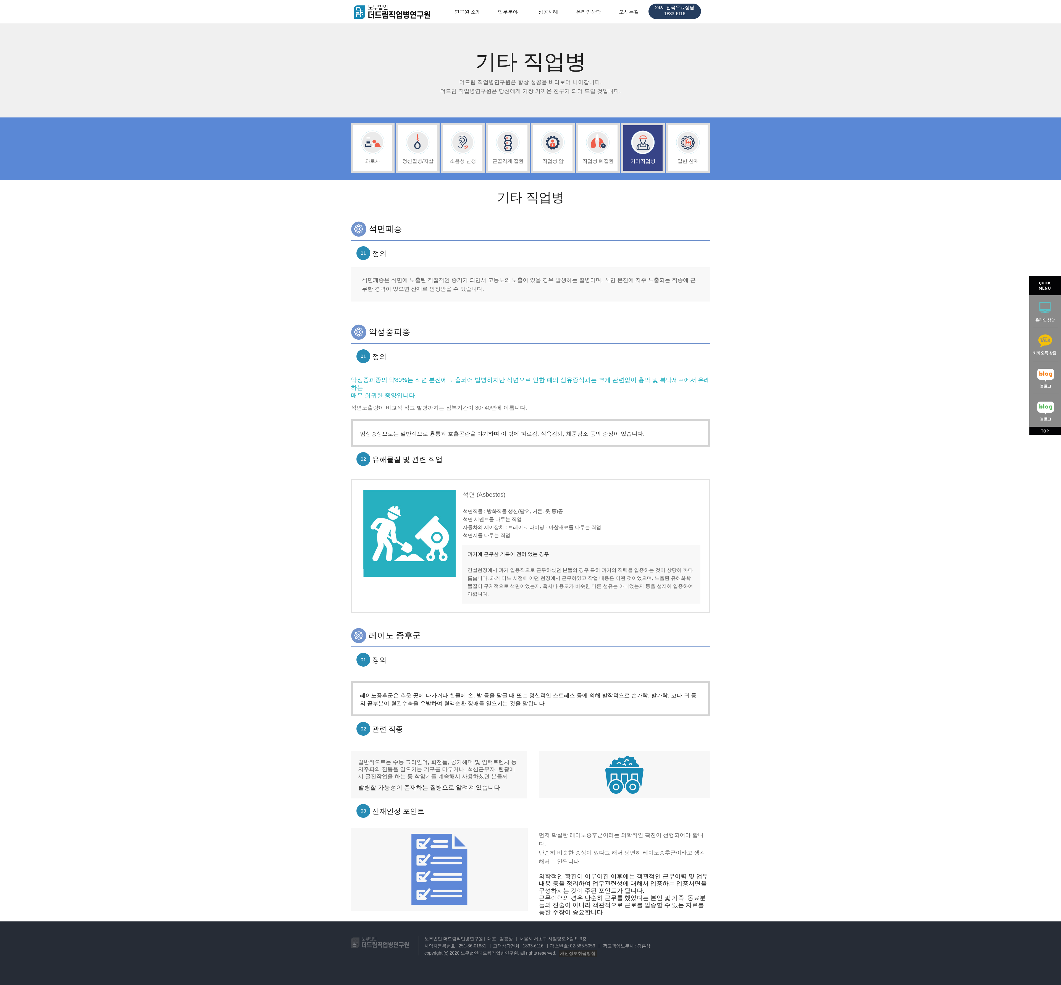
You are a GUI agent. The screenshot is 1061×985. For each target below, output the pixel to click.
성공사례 (548, 12)
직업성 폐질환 (598, 161)
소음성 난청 (463, 161)
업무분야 (508, 12)
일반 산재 (688, 161)
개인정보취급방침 (577, 953)
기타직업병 (643, 161)
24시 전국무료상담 (674, 10)
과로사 (372, 161)
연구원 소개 (468, 12)
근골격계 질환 (508, 161)
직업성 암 (553, 161)
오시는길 (629, 12)
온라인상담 (588, 12)
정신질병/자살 (418, 161)
